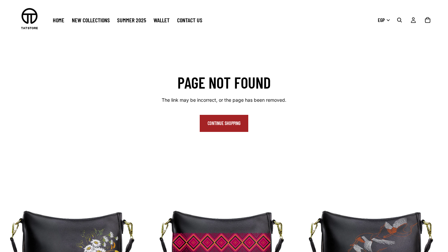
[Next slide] (139, 241)
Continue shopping (224, 123)
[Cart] (427, 20)
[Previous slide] (10, 241)
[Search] (399, 20)
